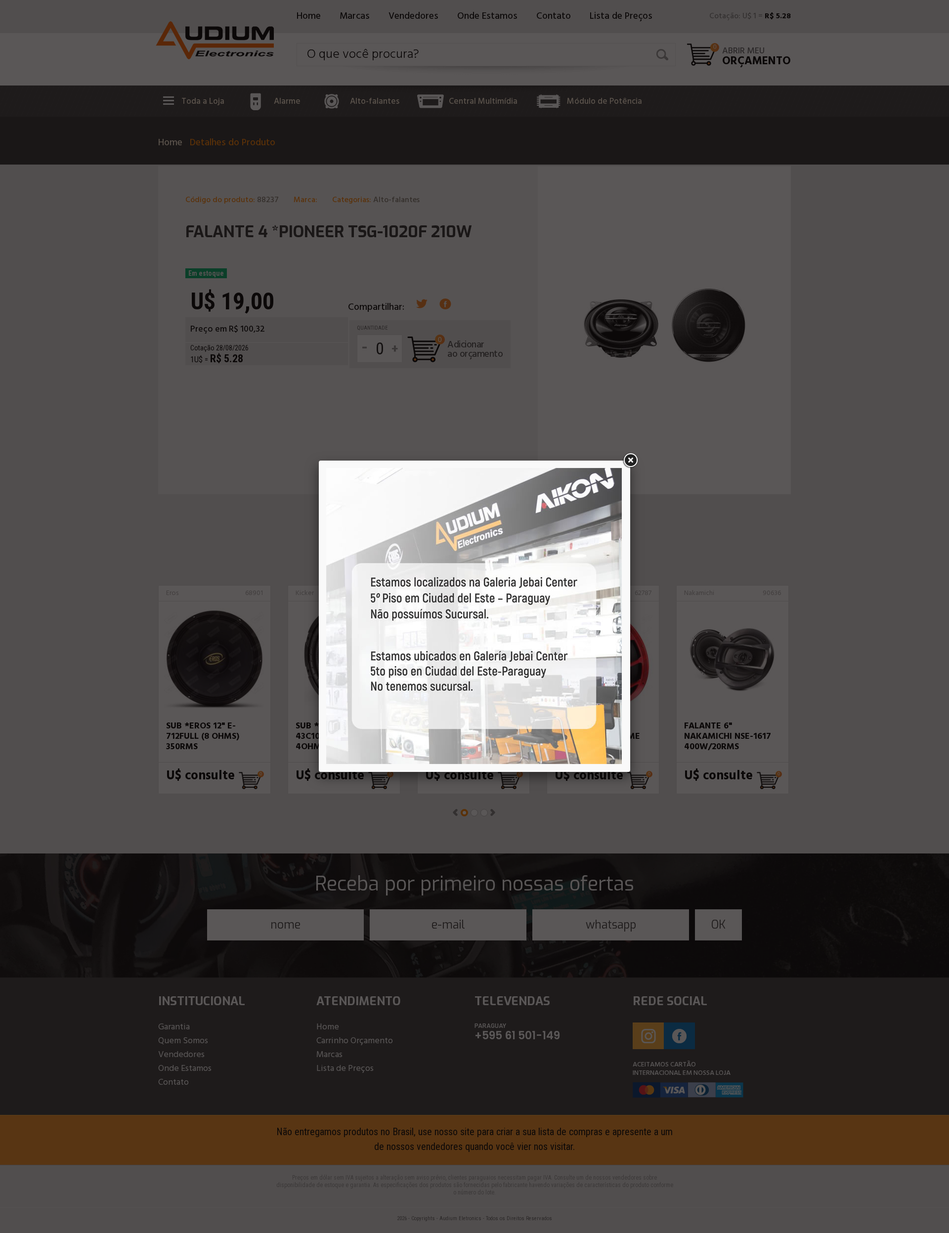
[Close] (630, 460)
